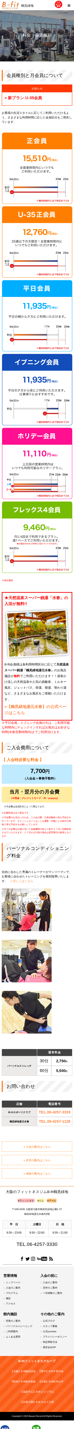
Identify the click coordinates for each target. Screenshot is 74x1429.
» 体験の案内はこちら (37, 1173)
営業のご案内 (13, 1320)
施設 (8, 1298)
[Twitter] (27, 1259)
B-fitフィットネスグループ (37, 1361)
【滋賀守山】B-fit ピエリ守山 (37, 1391)
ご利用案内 (12, 1331)
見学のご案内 (50, 1287)
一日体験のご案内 (52, 1293)
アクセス (10, 1303)
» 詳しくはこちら (21, 881)
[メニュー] (68, 5)
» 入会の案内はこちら (37, 1146)
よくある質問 (13, 1336)
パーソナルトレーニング (19, 1326)
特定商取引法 (50, 1342)
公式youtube (49, 1331)
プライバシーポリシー (55, 1336)
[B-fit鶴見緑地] (10, 5)
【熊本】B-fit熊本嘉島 (23, 1381)
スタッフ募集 (50, 1326)
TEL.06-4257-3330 (55, 1112)
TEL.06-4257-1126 (55, 1121)
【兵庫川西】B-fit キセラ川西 (37, 1401)
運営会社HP (49, 1347)
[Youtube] (41, 1259)
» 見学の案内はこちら (37, 1160)
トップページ (13, 1282)
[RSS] (51, 1259)
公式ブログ (49, 1320)
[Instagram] (33, 1259)
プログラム (12, 1293)
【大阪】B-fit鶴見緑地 (23, 1371)
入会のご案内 (13, 1287)
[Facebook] (22, 1259)
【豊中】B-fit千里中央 (51, 1371)
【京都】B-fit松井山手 (51, 1381)
